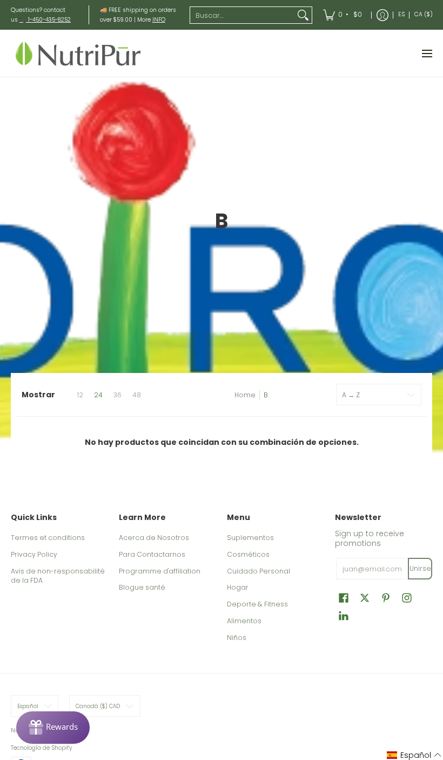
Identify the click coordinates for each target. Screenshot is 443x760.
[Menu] (426, 53)
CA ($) (423, 14)
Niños (236, 637)
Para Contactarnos (152, 554)
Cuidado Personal (258, 571)
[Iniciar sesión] (382, 15)
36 (117, 395)
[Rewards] (53, 727)
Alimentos (244, 620)
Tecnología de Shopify (41, 748)
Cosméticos (248, 554)
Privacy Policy (34, 554)
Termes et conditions (48, 537)
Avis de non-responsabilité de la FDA (58, 575)
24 (98, 395)
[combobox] (242, 15)
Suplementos (250, 537)
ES (401, 14)
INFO (158, 20)
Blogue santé (142, 587)
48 (136, 395)
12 (80, 395)
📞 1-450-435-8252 (45, 20)
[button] (343, 597)
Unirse (420, 568)
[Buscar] (303, 15)
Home (245, 394)
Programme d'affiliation (159, 571)
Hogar (238, 587)
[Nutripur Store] (78, 53)
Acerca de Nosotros (154, 537)
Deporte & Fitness (257, 604)
